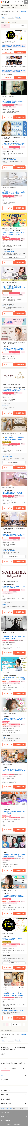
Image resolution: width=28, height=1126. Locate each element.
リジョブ (2, 1108)
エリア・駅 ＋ (11, 17)
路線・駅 (22, 1068)
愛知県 (11, 1108)
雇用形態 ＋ (18, 17)
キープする (8, 52)
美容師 (7, 1108)
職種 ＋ (3, 17)
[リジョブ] (5, 2)
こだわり (14, 1068)
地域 (5, 1068)
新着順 (14, 25)
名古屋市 (3, 1075)
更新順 (22, 25)
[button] (14, 97)
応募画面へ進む (20, 52)
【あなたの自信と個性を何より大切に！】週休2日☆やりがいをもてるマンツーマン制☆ (13, 771)
